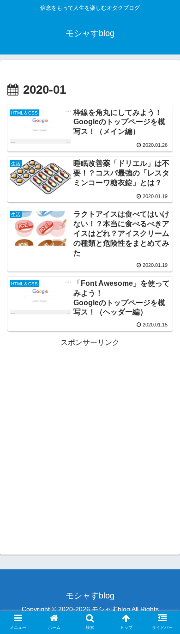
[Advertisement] (90, 439)
